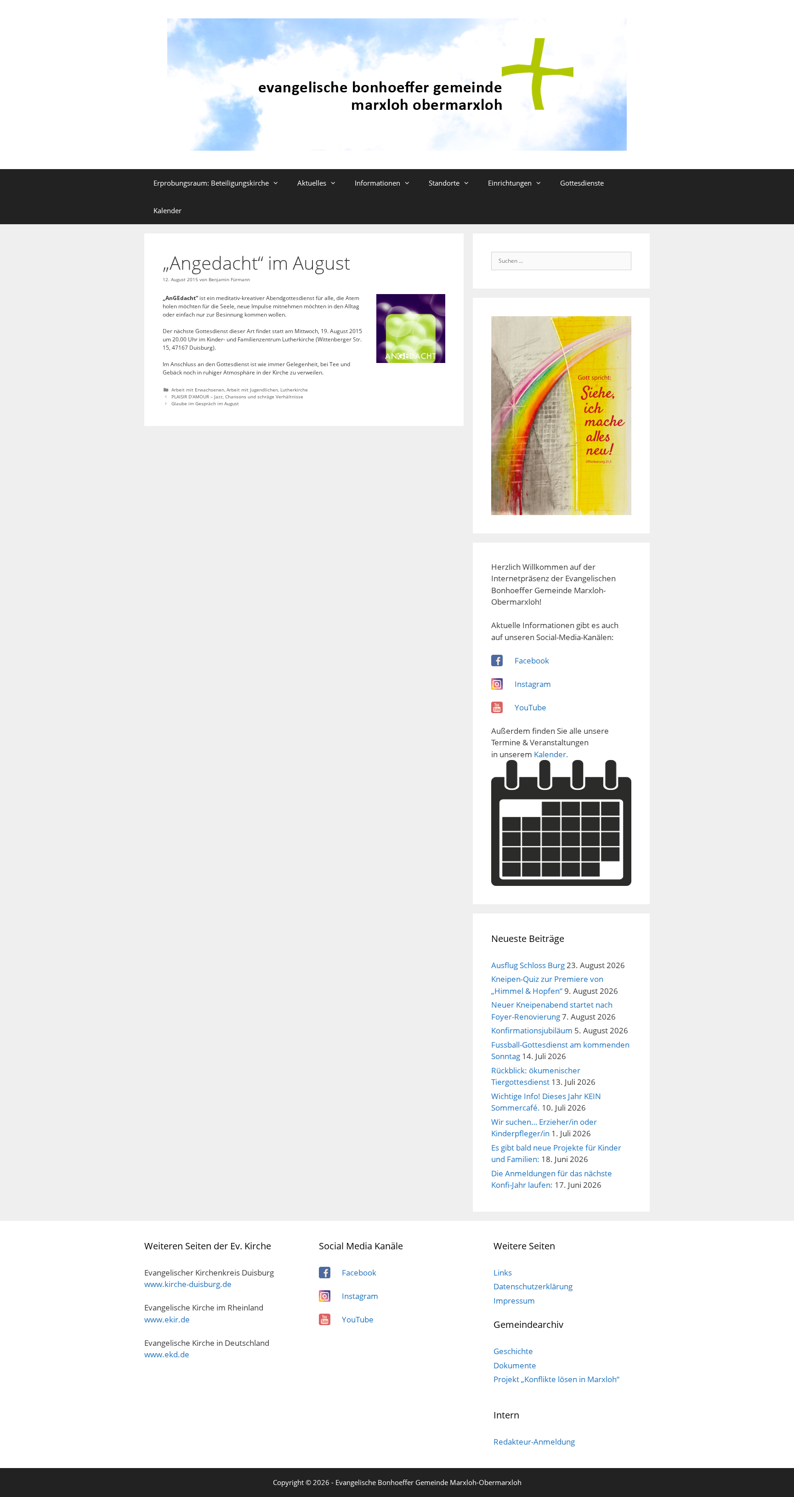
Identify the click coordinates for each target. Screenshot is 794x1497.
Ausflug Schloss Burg (528, 965)
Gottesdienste (582, 182)
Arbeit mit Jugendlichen (252, 389)
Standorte (444, 182)
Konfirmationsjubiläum (532, 1030)
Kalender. (551, 754)
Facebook (532, 660)
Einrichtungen (510, 182)
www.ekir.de (167, 1319)
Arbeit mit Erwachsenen (197, 389)
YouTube (530, 707)
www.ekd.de (166, 1354)
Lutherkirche (294, 389)
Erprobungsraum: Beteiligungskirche (211, 182)
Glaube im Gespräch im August (205, 403)
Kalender (167, 210)
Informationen (377, 182)
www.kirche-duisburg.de (188, 1284)
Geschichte (513, 1351)
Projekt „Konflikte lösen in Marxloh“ (556, 1379)
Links (502, 1272)
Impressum (514, 1300)
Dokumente (514, 1365)
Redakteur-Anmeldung (534, 1441)
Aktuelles (311, 182)
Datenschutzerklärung (533, 1286)
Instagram (533, 684)
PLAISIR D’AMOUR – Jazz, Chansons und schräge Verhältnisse (237, 396)
